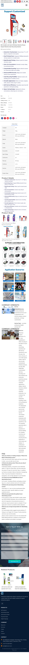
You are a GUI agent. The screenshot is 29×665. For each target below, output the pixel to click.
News (2, 631)
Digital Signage (4, 618)
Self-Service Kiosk (5, 614)
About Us (3, 625)
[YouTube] (20, 1)
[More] (22, 1)
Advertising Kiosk (5, 612)
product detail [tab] (14, 124)
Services (3, 627)
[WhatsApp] (2, 603)
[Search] (25, 1)
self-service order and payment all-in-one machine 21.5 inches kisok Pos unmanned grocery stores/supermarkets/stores (7, 588)
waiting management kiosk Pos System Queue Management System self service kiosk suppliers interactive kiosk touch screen (21, 588)
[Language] (27, 1)
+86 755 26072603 (7, 643)
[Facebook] (15, 1)
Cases (2, 629)
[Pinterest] (17, 1)
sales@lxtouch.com (7, 646)
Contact (3, 633)
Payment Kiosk (4, 616)
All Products (4, 610)
